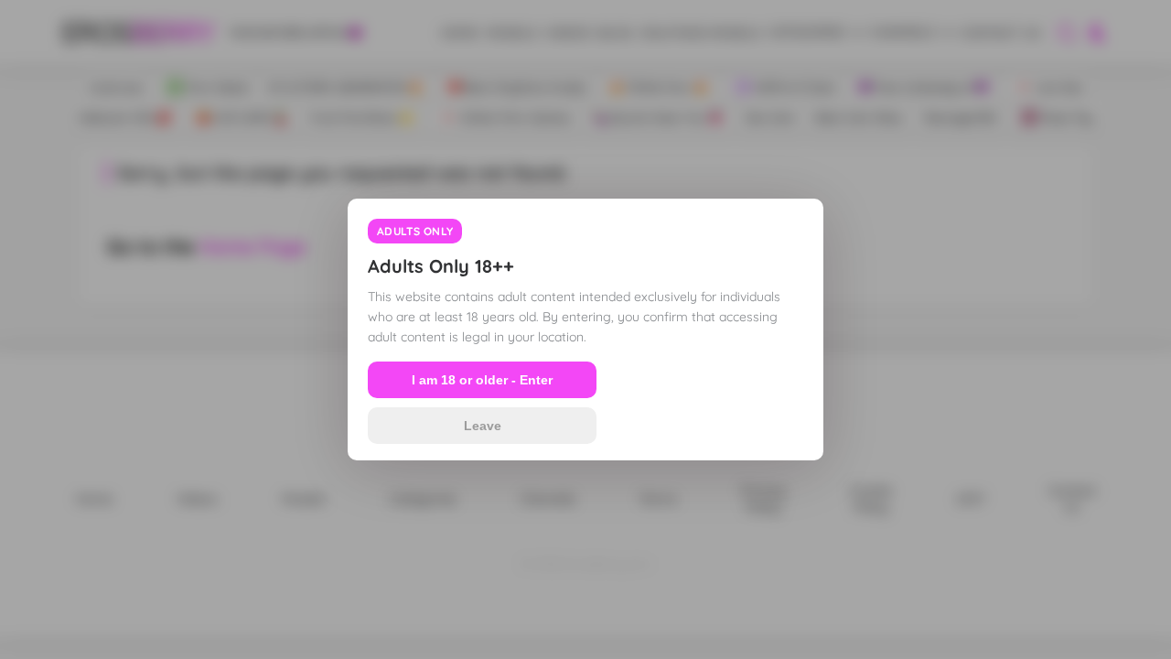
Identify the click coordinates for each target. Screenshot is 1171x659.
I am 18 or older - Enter (482, 380)
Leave (482, 425)
